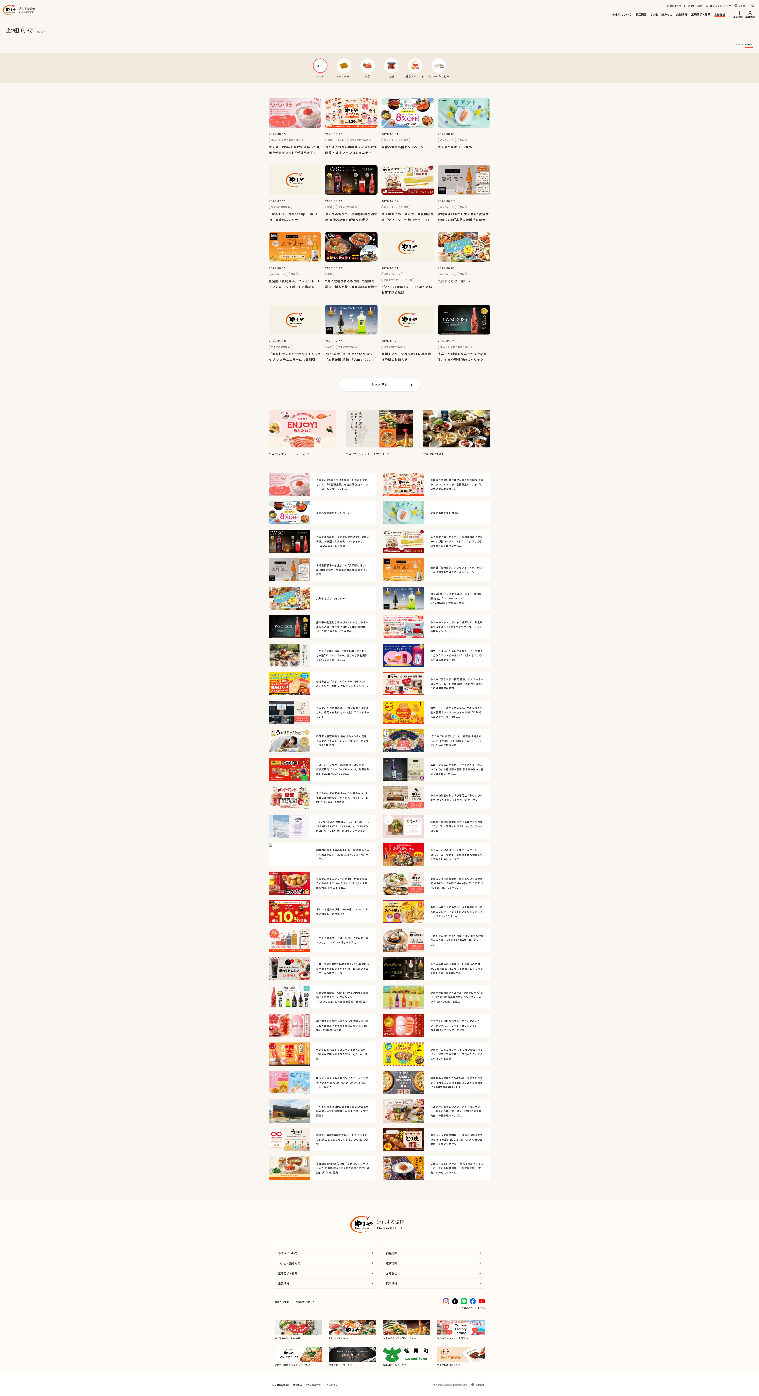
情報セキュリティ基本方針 (307, 1385)
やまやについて (622, 14)
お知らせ (719, 14)
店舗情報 (681, 14)
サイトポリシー (331, 1385)
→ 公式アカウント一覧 (473, 1307)
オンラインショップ (720, 6)
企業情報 (737, 16)
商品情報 (640, 14)
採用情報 (750, 16)
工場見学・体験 (700, 14)
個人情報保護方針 (281, 1385)
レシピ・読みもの (661, 14)
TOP (738, 44)
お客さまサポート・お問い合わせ (684, 6)
